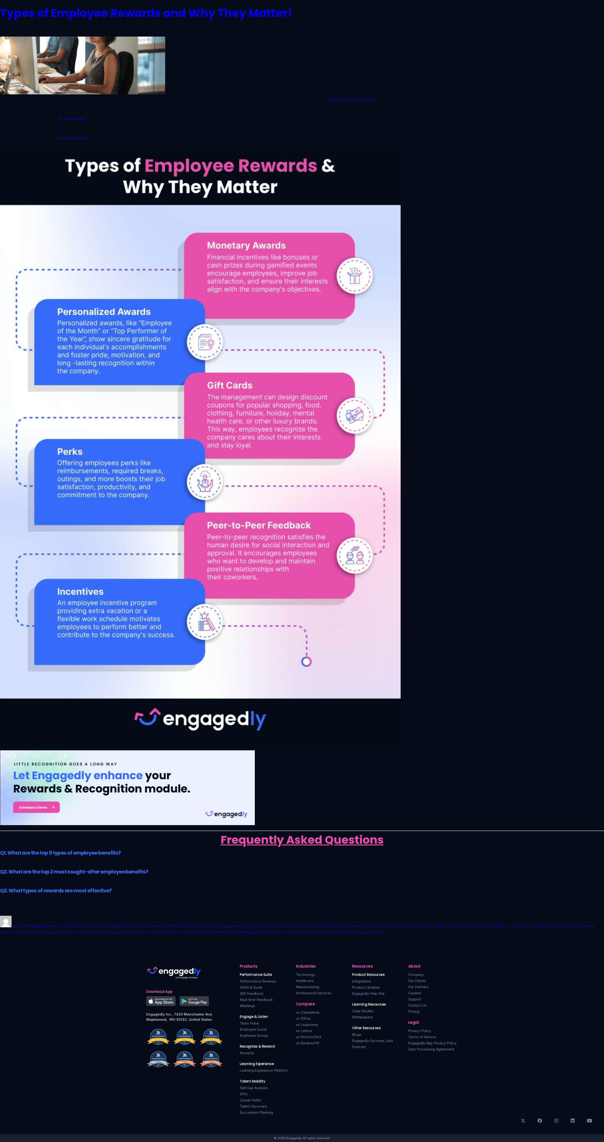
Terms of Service (422, 1037)
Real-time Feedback (256, 999)
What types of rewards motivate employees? (319, 932)
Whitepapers (362, 1017)
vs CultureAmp (307, 1012)
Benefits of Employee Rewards (176, 926)
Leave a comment (369, 932)
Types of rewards (167, 932)
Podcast (359, 1047)
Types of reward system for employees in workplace (108, 932)
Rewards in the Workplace (488, 926)
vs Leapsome (307, 1024)
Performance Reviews (258, 981)
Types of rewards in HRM (203, 932)
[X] (523, 1120)
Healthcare (305, 980)
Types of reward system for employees (32, 932)
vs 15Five (303, 1018)
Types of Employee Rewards (571, 926)
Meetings (247, 1005)
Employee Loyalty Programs (281, 926)
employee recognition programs (389, 926)
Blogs (356, 1034)
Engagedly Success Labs (372, 1040)
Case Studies (362, 1011)
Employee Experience (112, 926)
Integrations (361, 981)
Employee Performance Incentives (333, 926)
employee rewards (73, 138)
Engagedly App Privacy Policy (432, 1043)
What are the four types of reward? (253, 932)
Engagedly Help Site (368, 993)
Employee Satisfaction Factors (441, 926)
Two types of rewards (528, 926)
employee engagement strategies (230, 926)
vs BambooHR (307, 1043)
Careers (414, 993)
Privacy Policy (419, 1031)
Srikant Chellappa (26, 926)
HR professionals (72, 118)
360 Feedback (251, 993)
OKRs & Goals (251, 987)
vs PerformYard (308, 1037)
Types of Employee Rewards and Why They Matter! (146, 13)
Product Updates (366, 987)
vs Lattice (304, 1031)
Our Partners (418, 987)
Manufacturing (307, 987)
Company (416, 974)
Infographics (142, 926)
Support (414, 999)
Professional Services (313, 993)
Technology (305, 974)
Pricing (413, 1011)
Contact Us (417, 1005)
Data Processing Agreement (431, 1049)
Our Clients (417, 980)
